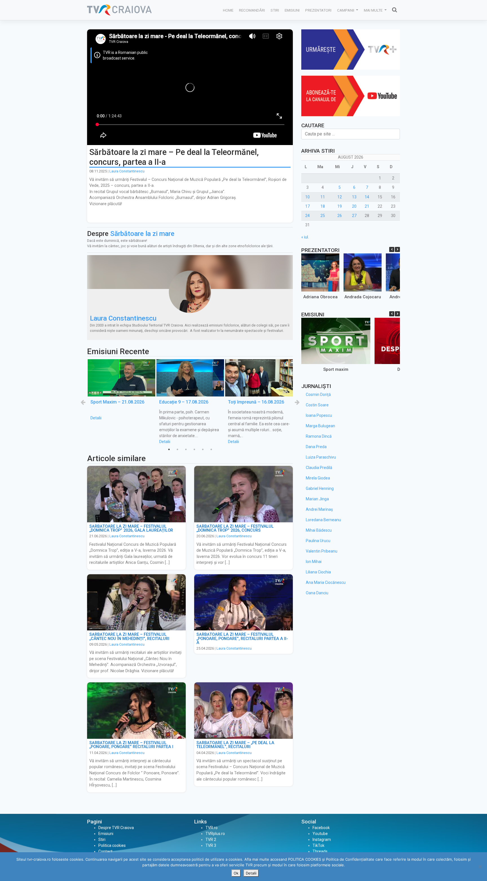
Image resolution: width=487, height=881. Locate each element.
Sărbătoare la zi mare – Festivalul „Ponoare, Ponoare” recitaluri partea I (131, 744)
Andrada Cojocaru (362, 296)
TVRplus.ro (215, 833)
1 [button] (169, 449)
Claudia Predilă (319, 467)
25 (322, 215)
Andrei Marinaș (319, 509)
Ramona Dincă (319, 436)
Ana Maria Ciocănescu (326, 582)
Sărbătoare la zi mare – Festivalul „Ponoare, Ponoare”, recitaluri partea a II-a (242, 638)
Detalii (95, 418)
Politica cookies (112, 845)
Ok (236, 873)
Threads (320, 851)
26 (339, 215)
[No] (480, 866)
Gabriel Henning (320, 488)
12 (339, 197)
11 (322, 197)
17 (307, 206)
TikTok (318, 845)
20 (354, 206)
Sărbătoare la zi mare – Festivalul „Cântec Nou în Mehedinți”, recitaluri (129, 636)
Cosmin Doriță (318, 394)
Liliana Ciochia (318, 572)
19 (339, 206)
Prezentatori (318, 10)
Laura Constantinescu (127, 171)
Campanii (346, 10)
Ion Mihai (314, 561)
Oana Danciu (317, 593)
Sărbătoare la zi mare (142, 234)
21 (367, 206)
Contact (105, 851)
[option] (121, 390)
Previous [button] (83, 402)
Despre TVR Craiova (116, 827)
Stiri (275, 10)
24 (307, 215)
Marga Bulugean (320, 426)
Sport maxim (335, 369)
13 (354, 197)
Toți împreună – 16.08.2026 (256, 402)
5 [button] (202, 449)
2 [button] (177, 449)
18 (322, 206)
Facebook (321, 827)
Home (228, 10)
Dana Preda (316, 446)
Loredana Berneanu (323, 520)
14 (367, 197)
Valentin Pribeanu (321, 551)
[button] (397, 249)
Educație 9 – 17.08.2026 (183, 402)
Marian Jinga (317, 499)
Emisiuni (292, 10)
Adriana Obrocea (320, 296)
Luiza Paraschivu (321, 457)
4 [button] (194, 449)
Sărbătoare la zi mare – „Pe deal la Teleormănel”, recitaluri (235, 744)
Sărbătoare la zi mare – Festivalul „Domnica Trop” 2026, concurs (235, 528)
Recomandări (252, 10)
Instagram (322, 839)
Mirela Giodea (318, 478)
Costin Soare (317, 405)
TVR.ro (211, 827)
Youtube (320, 833)
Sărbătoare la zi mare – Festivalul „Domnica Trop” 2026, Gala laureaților (131, 528)
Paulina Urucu (318, 540)
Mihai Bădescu (319, 530)
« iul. (305, 237)
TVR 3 (210, 845)
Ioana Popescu (319, 415)
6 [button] (211, 449)
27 (354, 215)
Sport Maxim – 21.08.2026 (117, 402)
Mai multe (373, 10)
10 (307, 197)
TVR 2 (210, 839)
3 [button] (186, 449)
